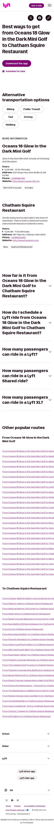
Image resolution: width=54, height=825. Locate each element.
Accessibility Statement (34, 806)
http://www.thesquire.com (26, 240)
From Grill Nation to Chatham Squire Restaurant (26, 716)
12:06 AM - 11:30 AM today (16, 231)
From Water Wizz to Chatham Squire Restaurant (26, 613)
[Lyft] (6, 5)
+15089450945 (18, 237)
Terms (8, 806)
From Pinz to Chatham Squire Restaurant (22, 629)
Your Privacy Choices (15, 810)
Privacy (17, 806)
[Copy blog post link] (48, 18)
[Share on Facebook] (39, 18)
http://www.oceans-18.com (26, 181)
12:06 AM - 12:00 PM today (17, 169)
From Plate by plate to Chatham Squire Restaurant (27, 603)
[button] (49, 5)
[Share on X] (30, 18)
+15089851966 (18, 178)
